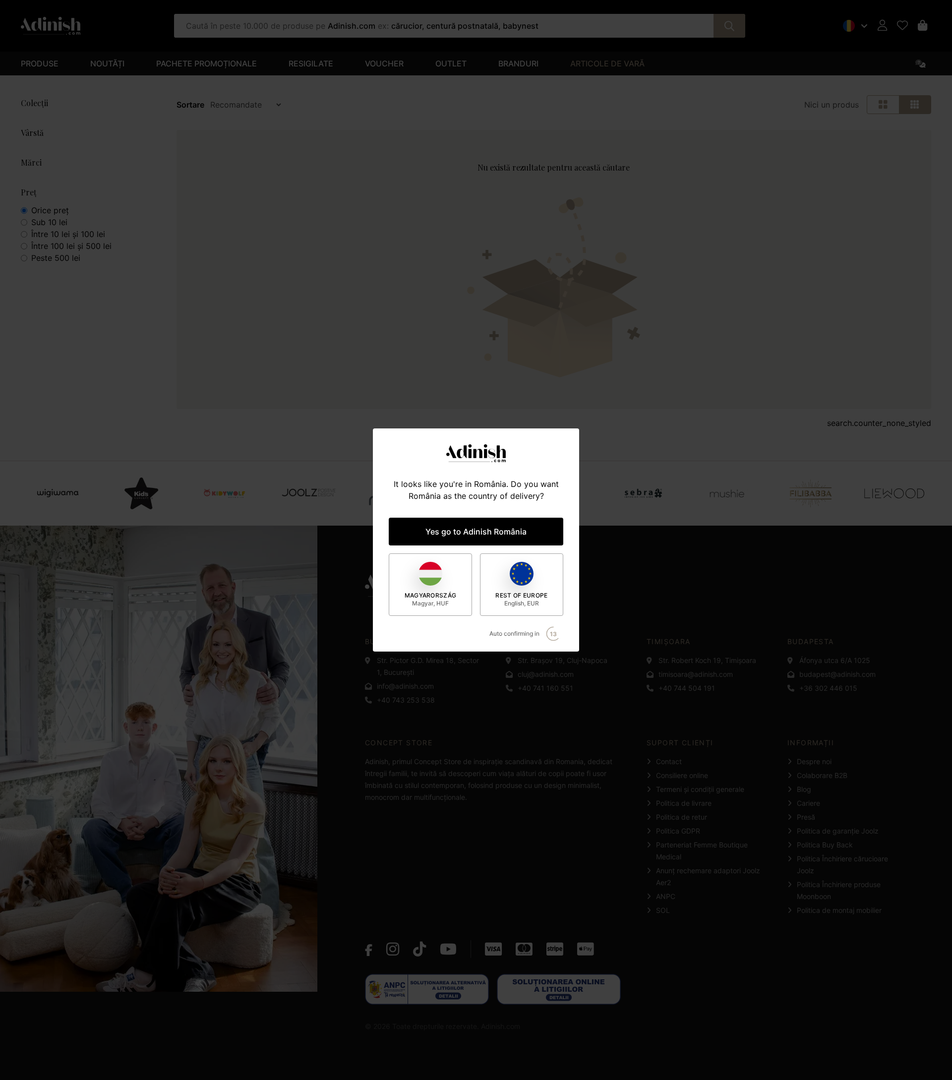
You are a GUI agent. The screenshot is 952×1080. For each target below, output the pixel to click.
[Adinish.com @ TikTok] (419, 949)
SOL (663, 910)
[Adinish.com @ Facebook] (368, 949)
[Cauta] (729, 26)
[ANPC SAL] (427, 989)
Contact (669, 761)
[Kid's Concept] (141, 493)
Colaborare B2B (822, 775)
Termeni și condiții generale (700, 789)
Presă (806, 817)
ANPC (665, 896)
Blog (804, 789)
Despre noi (814, 761)
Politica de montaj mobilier (839, 910)
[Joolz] (308, 493)
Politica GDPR (678, 831)
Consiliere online (682, 775)
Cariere (808, 803)
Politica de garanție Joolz (838, 831)
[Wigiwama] (58, 493)
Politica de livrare (684, 803)
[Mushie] (727, 493)
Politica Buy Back (825, 844)
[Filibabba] (810, 493)
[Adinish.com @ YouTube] (448, 949)
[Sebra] (643, 493)
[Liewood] (894, 493)
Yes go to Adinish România (476, 532)
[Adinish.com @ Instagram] (392, 949)
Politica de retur (681, 817)
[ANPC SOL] (559, 989)
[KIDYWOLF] (225, 493)
